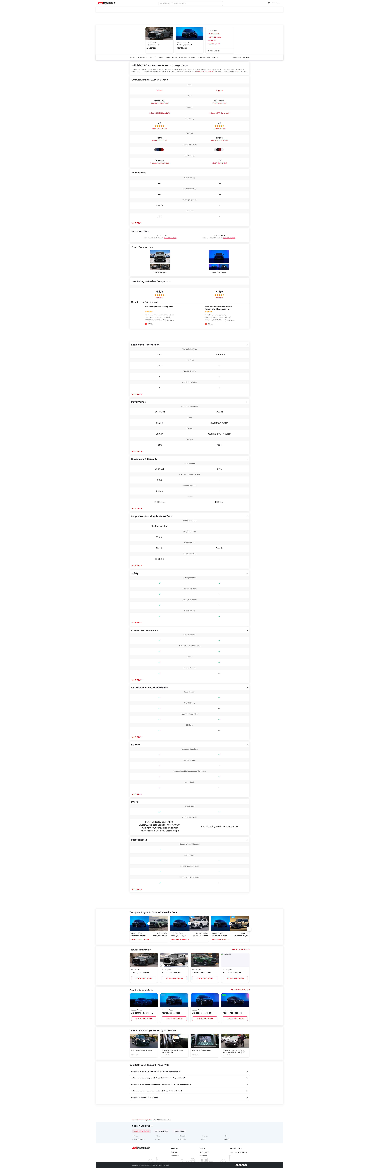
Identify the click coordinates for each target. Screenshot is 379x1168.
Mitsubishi (183, 1136)
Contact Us (175, 1156)
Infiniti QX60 (196, 970)
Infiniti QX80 (166, 970)
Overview (133, 57)
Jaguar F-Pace (197, 1010)
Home (134, 1120)
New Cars (139, 1120)
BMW (158, 1139)
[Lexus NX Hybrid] (199, 923)
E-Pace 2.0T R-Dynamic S (219, 113)
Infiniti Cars (244, 949)
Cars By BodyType (161, 1131)
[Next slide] (249, 929)
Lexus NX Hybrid (215, 37)
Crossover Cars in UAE (160, 163)
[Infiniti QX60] (205, 960)
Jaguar (219, 90)
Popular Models (179, 1131)
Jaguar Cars (243, 990)
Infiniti (160, 90)
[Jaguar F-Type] (144, 1000)
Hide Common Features (241, 57)
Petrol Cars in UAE (160, 140)
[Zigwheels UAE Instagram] (245, 1165)
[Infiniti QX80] (174, 960)
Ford (203, 1139)
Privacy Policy (204, 1152)
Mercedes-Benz (139, 1139)
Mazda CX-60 (214, 44)
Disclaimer (203, 1156)
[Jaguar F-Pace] (205, 1000)
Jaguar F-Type (136, 1010)
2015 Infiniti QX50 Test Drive (201, 1050)
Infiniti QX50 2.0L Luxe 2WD (205, 71)
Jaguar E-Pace (183, 42)
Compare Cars (148, 1120)
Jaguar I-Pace (228, 1010)
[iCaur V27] (239, 923)
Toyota (136, 1136)
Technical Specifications (187, 57)
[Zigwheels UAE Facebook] (236, 1165)
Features (215, 57)
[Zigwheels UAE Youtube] (242, 1165)
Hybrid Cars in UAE (220, 140)
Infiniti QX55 (227, 970)
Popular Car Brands (141, 1131)
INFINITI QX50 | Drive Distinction (141, 1050)
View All (136, 223)
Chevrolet (183, 1139)
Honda (227, 1139)
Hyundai (205, 1136)
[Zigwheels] (106, 3)
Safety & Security (204, 57)
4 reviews (219, 298)
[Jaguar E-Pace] (189, 33)
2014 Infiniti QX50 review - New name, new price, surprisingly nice (234, 1051)
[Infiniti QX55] (226, 954)
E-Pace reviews (219, 129)
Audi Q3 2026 (214, 34)
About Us (174, 1152)
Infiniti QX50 (151, 42)
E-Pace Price (221, 103)
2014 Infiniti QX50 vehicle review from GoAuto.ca (172, 1051)
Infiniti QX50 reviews (159, 129)
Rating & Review (171, 57)
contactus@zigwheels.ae (238, 1152)
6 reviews (159, 298)
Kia (226, 1136)
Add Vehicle (214, 51)
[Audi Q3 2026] (158, 923)
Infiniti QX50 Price (161, 103)
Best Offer (153, 57)
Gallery (161, 57)
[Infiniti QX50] (159, 33)
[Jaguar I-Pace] (235, 1000)
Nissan (159, 1136)
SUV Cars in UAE (220, 163)
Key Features (142, 57)
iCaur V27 (213, 40)
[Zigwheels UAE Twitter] (239, 1165)
